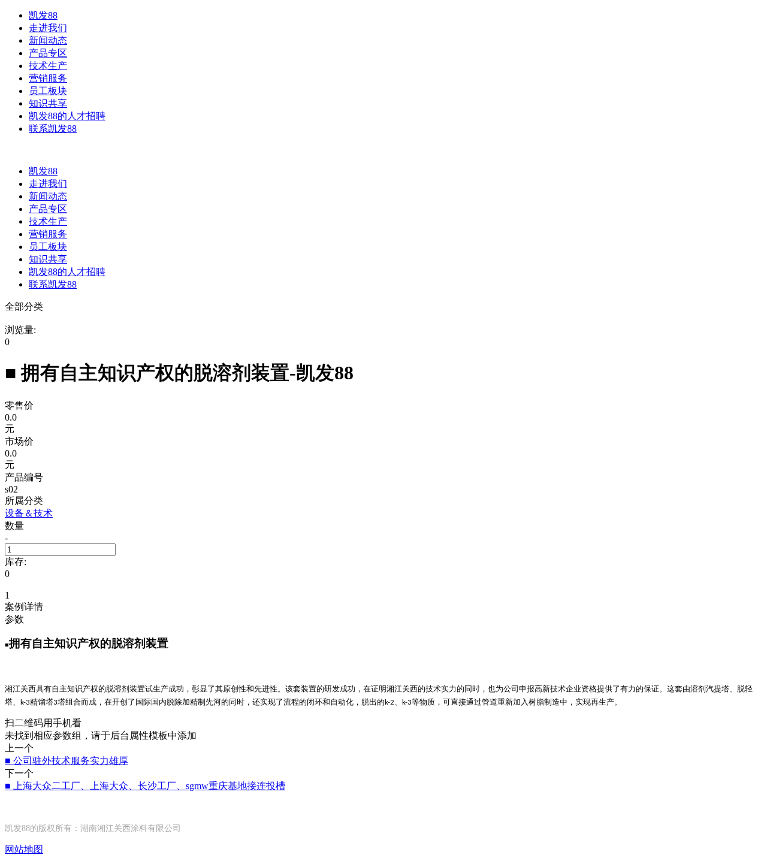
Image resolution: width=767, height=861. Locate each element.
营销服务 (48, 78)
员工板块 (48, 91)
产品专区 (48, 53)
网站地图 (24, 849)
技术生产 (48, 66)
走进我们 (48, 28)
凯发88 (43, 15)
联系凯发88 (53, 128)
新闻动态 (48, 40)
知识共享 (48, 103)
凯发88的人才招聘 (67, 116)
